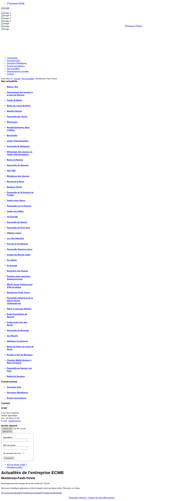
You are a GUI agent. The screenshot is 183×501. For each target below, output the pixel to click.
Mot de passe (9, 445)
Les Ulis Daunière (15, 238)
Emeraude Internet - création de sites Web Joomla (91, 497)
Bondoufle (12, 135)
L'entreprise (12, 58)
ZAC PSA (11, 170)
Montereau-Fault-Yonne (18, 292)
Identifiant (7, 437)
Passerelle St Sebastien (18, 146)
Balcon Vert (12, 87)
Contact (10, 74)
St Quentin (12, 265)
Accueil (17, 78)
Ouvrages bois (14, 387)
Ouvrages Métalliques (17, 63)
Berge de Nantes (15, 160)
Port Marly (12, 260)
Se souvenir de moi (12, 453)
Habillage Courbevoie (17, 341)
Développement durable (18, 71)
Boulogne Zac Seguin (17, 271)
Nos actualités (13, 68)
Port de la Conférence (17, 244)
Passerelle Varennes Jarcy (19, 249)
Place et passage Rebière (19, 309)
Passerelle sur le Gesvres (19, 206)
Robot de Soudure (16, 376)
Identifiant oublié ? (15, 467)
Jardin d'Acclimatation (18, 141)
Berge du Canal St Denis (19, 105)
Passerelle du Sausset (17, 165)
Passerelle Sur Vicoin (17, 116)
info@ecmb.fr (15, 421)
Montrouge (12, 122)
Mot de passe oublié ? (17, 464)
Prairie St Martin (14, 100)
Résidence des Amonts (18, 176)
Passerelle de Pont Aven (18, 227)
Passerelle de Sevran (17, 222)
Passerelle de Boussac (18, 330)
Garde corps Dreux (16, 200)
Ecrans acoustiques (16, 66)
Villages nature (14, 233)
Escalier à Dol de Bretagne (20, 355)
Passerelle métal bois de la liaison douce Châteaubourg (20, 300)
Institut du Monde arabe (18, 255)
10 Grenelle (12, 217)
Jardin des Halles (15, 211)
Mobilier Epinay (14, 111)
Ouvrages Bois (13, 60)
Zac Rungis (12, 336)
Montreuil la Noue (15, 181)
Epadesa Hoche (14, 187)
